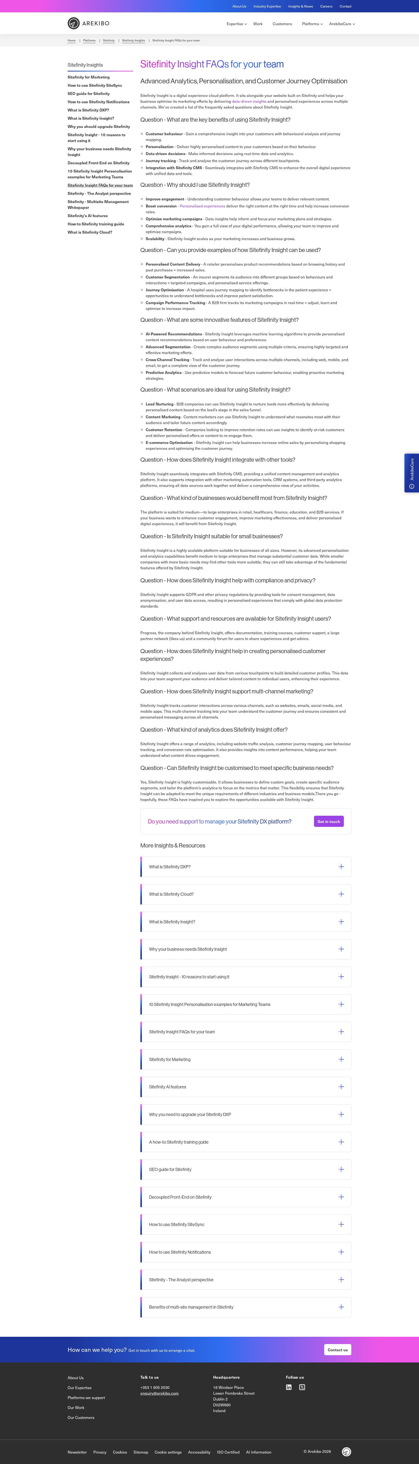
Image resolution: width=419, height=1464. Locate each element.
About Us (239, 6)
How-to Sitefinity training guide (96, 223)
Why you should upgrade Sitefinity (99, 126)
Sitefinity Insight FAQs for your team (100, 185)
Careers (326, 6)
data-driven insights (249, 101)
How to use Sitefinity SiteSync (95, 85)
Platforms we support (86, 1397)
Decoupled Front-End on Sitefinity (98, 162)
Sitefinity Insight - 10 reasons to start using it (96, 137)
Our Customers (81, 1417)
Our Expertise (80, 1387)
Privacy (99, 1452)
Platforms (89, 40)
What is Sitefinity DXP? (88, 109)
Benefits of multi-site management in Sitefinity (191, 1307)
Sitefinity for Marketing (89, 76)
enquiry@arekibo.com (159, 1393)
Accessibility (199, 1452)
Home (72, 40)
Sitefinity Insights (133, 40)
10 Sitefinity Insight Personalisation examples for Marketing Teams (100, 173)
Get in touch (329, 821)
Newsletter (77, 1452)
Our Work (76, 1407)
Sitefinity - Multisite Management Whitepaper (98, 204)
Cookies (120, 1452)
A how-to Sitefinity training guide (179, 1142)
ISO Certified (228, 1452)
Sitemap (141, 1452)
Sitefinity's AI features (88, 215)
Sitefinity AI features (167, 1087)
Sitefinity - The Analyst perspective (99, 193)
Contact (345, 6)
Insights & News (300, 6)
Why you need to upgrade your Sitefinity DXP (190, 1114)
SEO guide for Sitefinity (89, 93)
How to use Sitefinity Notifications (98, 101)
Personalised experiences (203, 206)
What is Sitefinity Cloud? (90, 232)
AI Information (258, 1452)
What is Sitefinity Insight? (91, 118)
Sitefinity (109, 40)
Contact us (338, 1349)
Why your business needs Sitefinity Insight (99, 151)
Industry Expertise (267, 6)
